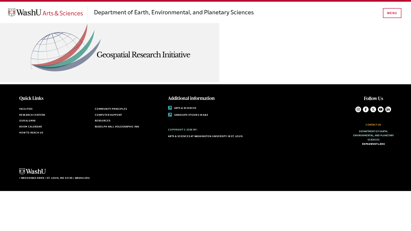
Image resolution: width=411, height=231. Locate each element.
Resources (102, 121)
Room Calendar (30, 127)
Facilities (26, 109)
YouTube (381, 109)
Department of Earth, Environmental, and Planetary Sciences (174, 13)
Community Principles (111, 109)
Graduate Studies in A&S (191, 115)
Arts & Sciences (185, 108)
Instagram (358, 109)
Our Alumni (27, 121)
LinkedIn (388, 109)
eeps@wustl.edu (373, 144)
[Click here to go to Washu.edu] (32, 174)
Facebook (366, 109)
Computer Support (108, 115)
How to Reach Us (31, 133)
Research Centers (32, 115)
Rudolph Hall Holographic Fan (117, 127)
